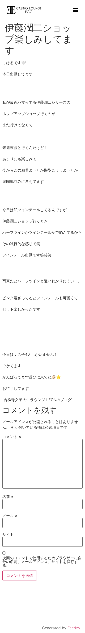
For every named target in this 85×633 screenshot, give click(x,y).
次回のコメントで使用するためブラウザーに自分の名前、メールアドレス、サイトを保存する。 (42, 561)
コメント (11, 437)
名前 (7, 496)
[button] (75, 10)
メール (9, 516)
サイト (8, 534)
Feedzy (74, 627)
